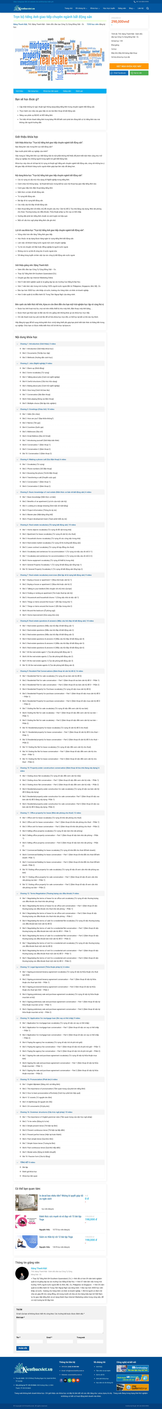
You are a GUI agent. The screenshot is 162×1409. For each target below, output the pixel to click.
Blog (131, 8)
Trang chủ (68, 8)
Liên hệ (140, 8)
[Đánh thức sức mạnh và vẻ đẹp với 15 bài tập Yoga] (26, 1221)
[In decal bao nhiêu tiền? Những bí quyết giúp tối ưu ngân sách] (26, 1202)
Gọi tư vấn (138, 73)
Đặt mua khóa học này (129, 66)
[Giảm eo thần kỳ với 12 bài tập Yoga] (26, 1242)
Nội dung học (33, 91)
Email (49, 1337)
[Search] (147, 8)
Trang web (81, 1337)
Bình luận (20, 1317)
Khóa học (94, 8)
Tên (18, 1337)
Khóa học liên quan (50, 91)
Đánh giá (79, 91)
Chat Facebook (120, 73)
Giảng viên (122, 8)
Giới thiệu (19, 91)
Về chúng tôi (80, 8)
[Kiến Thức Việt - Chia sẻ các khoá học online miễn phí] (25, 8)
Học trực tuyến (109, 8)
